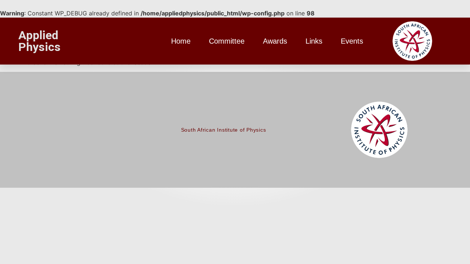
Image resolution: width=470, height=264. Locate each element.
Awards (275, 41)
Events (352, 41)
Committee (227, 41)
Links (314, 41)
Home (181, 41)
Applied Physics (39, 41)
